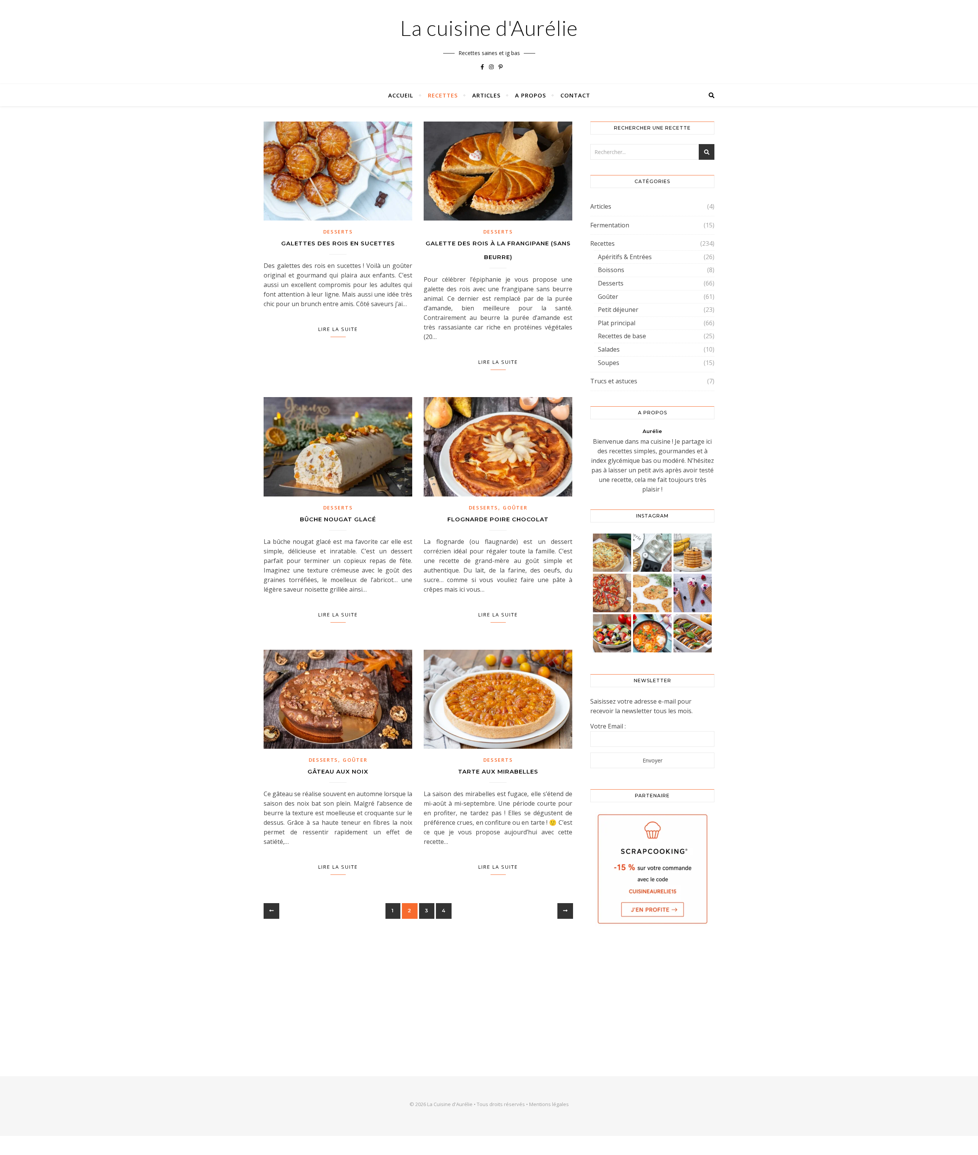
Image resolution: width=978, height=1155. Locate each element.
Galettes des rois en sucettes (338, 243)
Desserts (338, 231)
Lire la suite (338, 329)
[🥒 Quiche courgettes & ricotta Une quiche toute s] (612, 553)
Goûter (515, 507)
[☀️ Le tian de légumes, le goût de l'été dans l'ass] (693, 633)
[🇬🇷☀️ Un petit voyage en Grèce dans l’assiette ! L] (612, 633)
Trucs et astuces (613, 381)
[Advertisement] (652, 993)
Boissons (611, 270)
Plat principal (616, 323)
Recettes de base (622, 336)
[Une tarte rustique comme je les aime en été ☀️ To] (612, 593)
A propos (530, 95)
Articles (486, 95)
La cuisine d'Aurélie (489, 28)
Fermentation (609, 225)
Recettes (443, 95)
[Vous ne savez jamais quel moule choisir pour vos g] (652, 553)
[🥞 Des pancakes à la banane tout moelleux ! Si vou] (693, 553)
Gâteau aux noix (338, 771)
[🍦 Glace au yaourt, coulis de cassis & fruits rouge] (693, 593)
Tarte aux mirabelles (498, 771)
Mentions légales (549, 1104)
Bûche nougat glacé (338, 519)
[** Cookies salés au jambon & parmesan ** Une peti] (652, 593)
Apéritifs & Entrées (625, 257)
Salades (609, 349)
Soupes (608, 363)
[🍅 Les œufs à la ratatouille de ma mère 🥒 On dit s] (652, 633)
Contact (575, 95)
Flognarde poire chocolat (498, 519)
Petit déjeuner (618, 309)
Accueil (400, 95)
